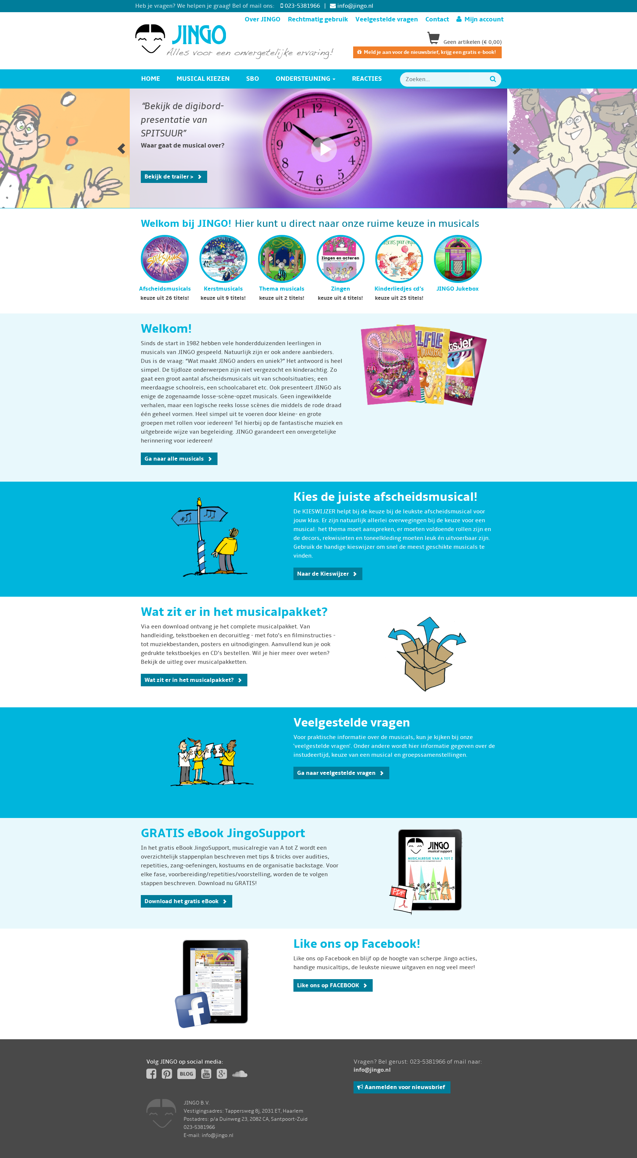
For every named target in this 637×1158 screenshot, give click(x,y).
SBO (252, 79)
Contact (437, 19)
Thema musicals (281, 288)
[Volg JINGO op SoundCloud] (239, 1076)
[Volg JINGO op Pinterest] (167, 1076)
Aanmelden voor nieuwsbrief (404, 1087)
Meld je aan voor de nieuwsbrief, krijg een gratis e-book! (429, 52)
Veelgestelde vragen (386, 19)
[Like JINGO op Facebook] (151, 1076)
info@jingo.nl (354, 6)
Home (150, 79)
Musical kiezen (203, 79)
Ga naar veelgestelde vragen (336, 773)
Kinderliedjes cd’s (399, 288)
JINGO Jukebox (457, 288)
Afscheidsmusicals (165, 288)
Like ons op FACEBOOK (328, 985)
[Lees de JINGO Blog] (186, 1073)
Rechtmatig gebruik (318, 19)
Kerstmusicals (223, 288)
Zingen (340, 288)
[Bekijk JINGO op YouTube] (206, 1076)
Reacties (367, 79)
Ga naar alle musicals (174, 458)
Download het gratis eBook (182, 901)
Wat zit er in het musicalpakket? (189, 680)
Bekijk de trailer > (169, 176)
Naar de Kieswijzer (323, 574)
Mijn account (483, 19)
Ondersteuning (304, 79)
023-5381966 (301, 6)
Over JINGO (263, 19)
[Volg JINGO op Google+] (222, 1076)
